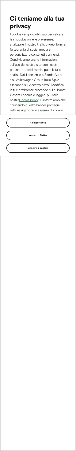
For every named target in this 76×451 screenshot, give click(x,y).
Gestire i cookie (38, 147)
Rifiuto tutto (38, 122)
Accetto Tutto (38, 135)
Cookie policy (28, 100)
